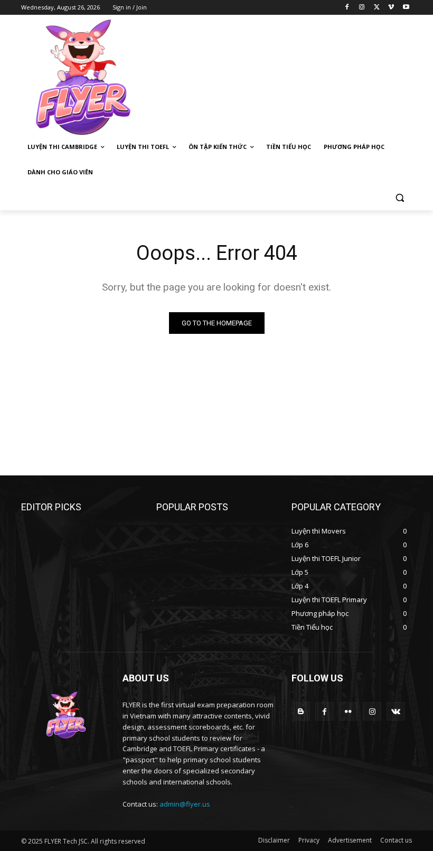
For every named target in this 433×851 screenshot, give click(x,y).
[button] (399, 197)
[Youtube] (406, 8)
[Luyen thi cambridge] (93, 78)
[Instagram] (362, 8)
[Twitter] (377, 8)
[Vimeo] (391, 8)
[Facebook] (347, 8)
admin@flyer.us (184, 804)
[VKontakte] (396, 711)
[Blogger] (300, 711)
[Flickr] (348, 711)
